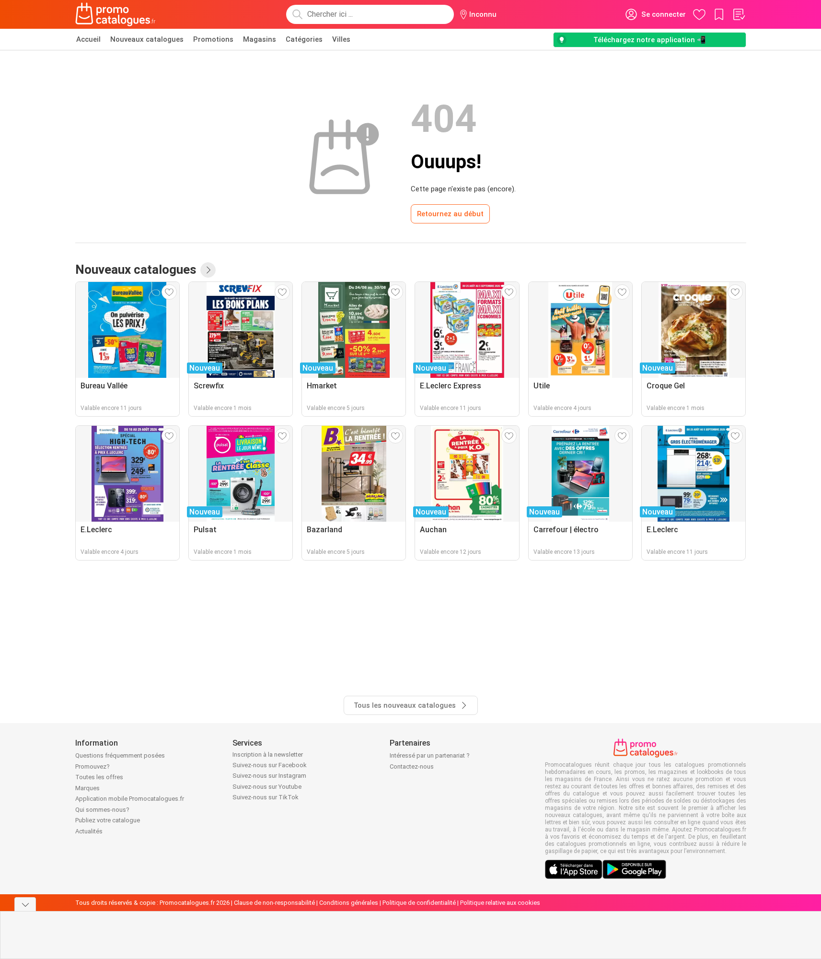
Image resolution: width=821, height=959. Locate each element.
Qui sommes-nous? (102, 809)
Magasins (259, 39)
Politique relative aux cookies (500, 902)
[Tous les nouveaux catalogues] (208, 270)
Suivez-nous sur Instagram (269, 775)
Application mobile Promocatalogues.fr (129, 798)
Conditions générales (348, 902)
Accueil (88, 39)
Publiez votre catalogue (107, 820)
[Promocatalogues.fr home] (115, 14)
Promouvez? (92, 766)
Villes (341, 39)
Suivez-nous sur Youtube (266, 786)
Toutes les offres (99, 777)
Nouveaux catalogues (147, 39)
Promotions (213, 39)
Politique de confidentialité (419, 902)
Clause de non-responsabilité (274, 902)
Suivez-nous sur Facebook (269, 765)
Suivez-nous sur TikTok (265, 797)
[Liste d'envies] (738, 14)
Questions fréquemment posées (120, 755)
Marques (87, 788)
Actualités (89, 831)
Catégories (304, 39)
